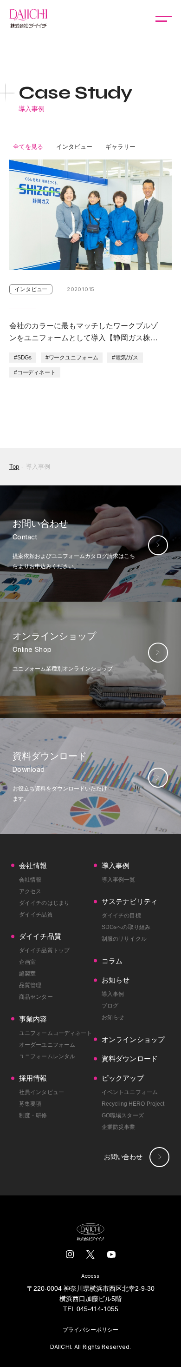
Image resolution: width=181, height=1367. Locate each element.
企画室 (27, 962)
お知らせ (113, 1017)
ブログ (110, 1005)
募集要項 (30, 1104)
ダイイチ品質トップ (44, 950)
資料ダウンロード (130, 1058)
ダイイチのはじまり (44, 903)
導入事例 (38, 467)
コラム (112, 961)
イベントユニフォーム (130, 1092)
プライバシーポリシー (90, 1330)
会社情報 (30, 879)
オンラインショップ (133, 1039)
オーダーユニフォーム (47, 1045)
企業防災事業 (119, 1127)
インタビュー (74, 146)
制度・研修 (33, 1115)
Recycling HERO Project (133, 1104)
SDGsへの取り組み (126, 927)
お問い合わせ (123, 1157)
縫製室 (27, 973)
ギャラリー (120, 146)
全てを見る (28, 146)
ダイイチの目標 (121, 915)
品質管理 (30, 985)
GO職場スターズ (123, 1115)
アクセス (30, 891)
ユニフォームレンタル (47, 1056)
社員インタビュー (41, 1092)
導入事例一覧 (119, 879)
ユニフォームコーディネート (55, 1033)
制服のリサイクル (124, 939)
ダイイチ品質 (36, 914)
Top (14, 467)
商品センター (36, 997)
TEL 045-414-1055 (90, 1309)
